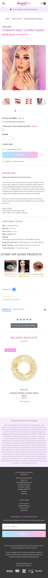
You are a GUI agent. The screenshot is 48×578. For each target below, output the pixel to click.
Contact (24, 491)
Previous (2, 102)
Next (44, 102)
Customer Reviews (24, 485)
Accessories (24, 508)
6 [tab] (29, 110)
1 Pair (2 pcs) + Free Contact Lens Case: (20, 126)
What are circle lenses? (24, 478)
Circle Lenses (24, 504)
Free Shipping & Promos (24, 482)
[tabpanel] (7, 101)
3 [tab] (21, 110)
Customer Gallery (24, 487)
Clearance (24, 510)
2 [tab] (18, 110)
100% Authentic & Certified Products (25, 9)
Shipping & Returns (24, 489)
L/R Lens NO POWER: (13, 118)
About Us (24, 480)
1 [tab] (15, 110)
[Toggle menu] (3, 3)
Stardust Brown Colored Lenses (24, 393)
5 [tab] (26, 110)
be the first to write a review (24, 326)
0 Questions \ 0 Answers (11, 300)
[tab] (6, 309)
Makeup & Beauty (24, 506)
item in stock (7, 144)
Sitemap (24, 493)
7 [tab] (32, 110)
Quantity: (5, 134)
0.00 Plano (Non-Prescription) (15, 122)
